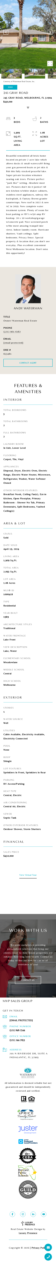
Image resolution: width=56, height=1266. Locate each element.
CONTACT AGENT (28, 363)
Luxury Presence (28, 1233)
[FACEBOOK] (12, 1214)
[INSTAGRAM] (23, 1214)
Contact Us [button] (28, 980)
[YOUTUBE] (43, 1214)
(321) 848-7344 (17, 1030)
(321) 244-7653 (17, 1039)
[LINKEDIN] (33, 1214)
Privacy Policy (39, 1247)
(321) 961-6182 (12, 331)
